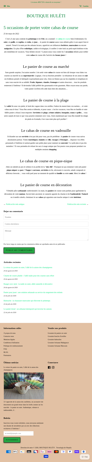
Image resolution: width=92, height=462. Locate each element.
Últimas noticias (11, 362)
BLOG (6, 352)
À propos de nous (9, 333)
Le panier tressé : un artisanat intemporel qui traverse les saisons (28, 309)
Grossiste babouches (54, 339)
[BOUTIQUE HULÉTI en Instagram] (53, 368)
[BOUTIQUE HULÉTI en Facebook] (49, 368)
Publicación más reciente (76, 204)
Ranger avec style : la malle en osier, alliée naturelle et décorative (28, 284)
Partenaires (7, 355)
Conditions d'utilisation (11, 343)
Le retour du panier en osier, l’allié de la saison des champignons (28, 267)
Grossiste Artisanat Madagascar (58, 343)
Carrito (85, 6)
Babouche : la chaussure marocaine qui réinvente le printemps (27, 301)
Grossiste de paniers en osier (57, 333)
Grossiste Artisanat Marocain (57, 346)
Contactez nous (9, 336)
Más (8, 6)
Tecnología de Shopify (64, 448)
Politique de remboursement (13, 346)
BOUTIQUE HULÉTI (46, 15)
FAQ (5, 349)
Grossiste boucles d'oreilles (57, 336)
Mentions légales (9, 339)
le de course (63, 39)
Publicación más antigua (15, 204)
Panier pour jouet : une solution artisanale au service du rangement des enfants (33, 292)
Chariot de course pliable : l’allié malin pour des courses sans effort (29, 276)
